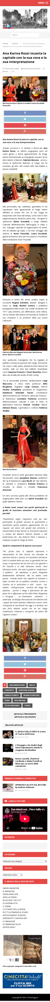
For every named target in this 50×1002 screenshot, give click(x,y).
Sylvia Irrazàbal (12, 705)
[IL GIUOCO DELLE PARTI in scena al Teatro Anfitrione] (8, 737)
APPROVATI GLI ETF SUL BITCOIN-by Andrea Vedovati (31, 786)
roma (7, 700)
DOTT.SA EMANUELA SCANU (15, 912)
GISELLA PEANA (10, 897)
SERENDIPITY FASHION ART (15, 918)
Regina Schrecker (31, 695)
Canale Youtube (16, 801)
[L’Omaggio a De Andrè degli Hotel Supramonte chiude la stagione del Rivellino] (8, 750)
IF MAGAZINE (9, 891)
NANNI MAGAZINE (11, 888)
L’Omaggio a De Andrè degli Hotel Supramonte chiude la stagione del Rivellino (28, 747)
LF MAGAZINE (9, 921)
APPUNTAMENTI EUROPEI (14, 915)
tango (27, 705)
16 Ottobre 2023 (12, 68)
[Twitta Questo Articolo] (25, 119)
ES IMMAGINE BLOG (12, 924)
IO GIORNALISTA (10, 903)
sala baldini (19, 700)
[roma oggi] (25, 18)
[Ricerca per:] (25, 35)
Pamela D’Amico (12, 695)
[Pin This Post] (25, 125)
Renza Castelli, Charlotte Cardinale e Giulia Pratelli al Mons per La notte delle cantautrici (28, 762)
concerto (9, 690)
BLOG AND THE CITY (12, 900)
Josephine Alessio (27, 690)
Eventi (5, 71)
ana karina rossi (17, 685)
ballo (32, 685)
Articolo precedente (25, 714)
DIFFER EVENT (9, 927)
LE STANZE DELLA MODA (14, 909)
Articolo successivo (25, 717)
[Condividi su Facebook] (25, 113)
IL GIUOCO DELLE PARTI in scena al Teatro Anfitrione (30, 732)
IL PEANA (7, 906)
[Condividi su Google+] (25, 131)
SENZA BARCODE (10, 894)
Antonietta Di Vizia (31, 68)
